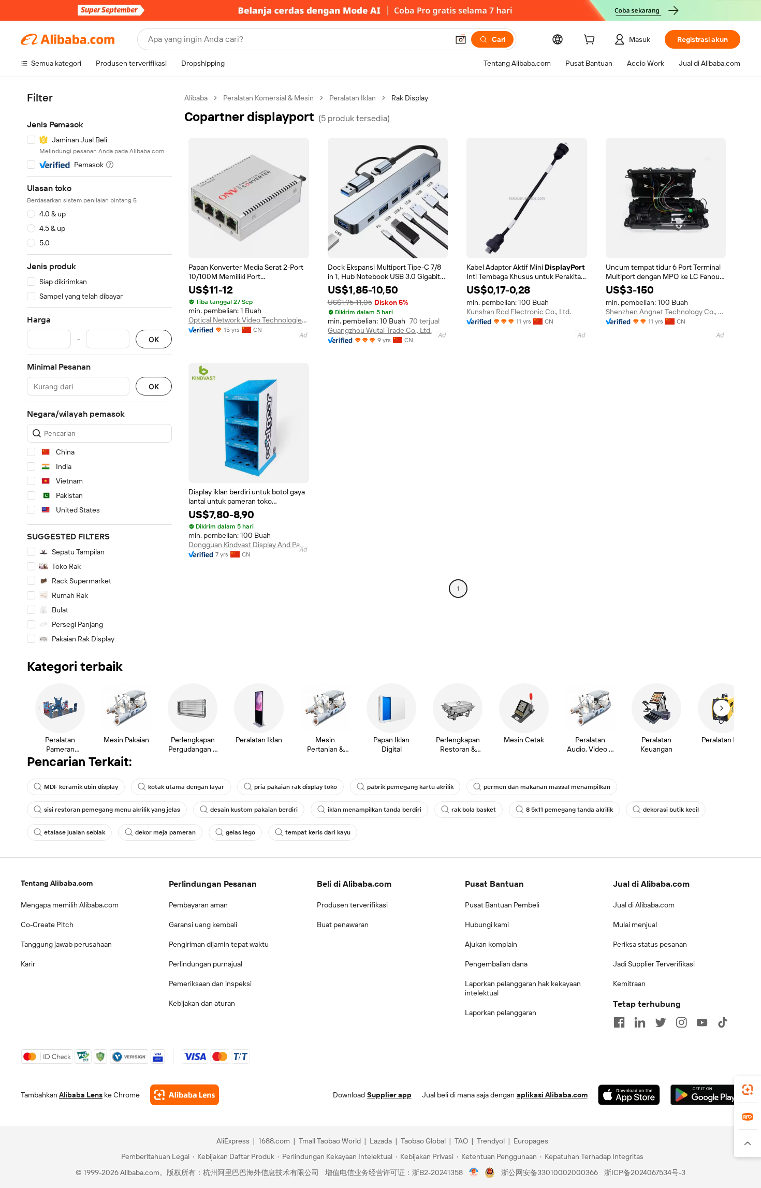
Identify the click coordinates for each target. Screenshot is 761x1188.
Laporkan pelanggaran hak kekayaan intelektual (523, 988)
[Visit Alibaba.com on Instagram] (681, 1022)
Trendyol (491, 1141)
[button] (461, 39)
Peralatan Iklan (352, 98)
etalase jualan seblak (74, 832)
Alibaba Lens (81, 1095)
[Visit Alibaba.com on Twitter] (660, 1022)
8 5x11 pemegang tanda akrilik (569, 809)
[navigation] (99, 368)
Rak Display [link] (409, 98)
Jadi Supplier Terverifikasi (654, 964)
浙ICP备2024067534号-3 (644, 1172)
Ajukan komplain (491, 944)
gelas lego (240, 832)
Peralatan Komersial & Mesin (268, 98)
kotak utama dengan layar (186, 786)
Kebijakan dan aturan (202, 1003)
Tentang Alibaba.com (57, 883)
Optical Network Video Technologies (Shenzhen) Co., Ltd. (248, 320)
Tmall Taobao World (330, 1141)
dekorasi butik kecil (671, 809)
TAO (461, 1141)
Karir (28, 964)
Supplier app (389, 1095)
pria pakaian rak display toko (295, 786)
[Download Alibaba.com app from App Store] (629, 1094)
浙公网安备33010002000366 (549, 1172)
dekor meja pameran (165, 832)
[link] (747, 1089)
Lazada (381, 1141)
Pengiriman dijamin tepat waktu (219, 944)
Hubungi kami (487, 924)
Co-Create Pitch (47, 924)
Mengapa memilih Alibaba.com (70, 905)
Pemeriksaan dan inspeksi (210, 983)
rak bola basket (473, 809)
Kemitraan (629, 983)
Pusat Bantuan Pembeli (502, 905)
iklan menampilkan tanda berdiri (374, 809)
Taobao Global (423, 1141)
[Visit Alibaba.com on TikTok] (722, 1022)
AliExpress (233, 1141)
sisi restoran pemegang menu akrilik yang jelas (112, 809)
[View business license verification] (474, 1172)
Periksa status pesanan (650, 944)
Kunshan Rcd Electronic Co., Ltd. (518, 311)
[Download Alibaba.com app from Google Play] (705, 1094)
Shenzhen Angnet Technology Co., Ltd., (666, 311)
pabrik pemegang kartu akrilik (410, 786)
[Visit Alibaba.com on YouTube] (702, 1022)
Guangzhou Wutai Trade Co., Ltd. (380, 330)
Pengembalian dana (496, 964)
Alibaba (196, 98)
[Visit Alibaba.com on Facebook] (619, 1022)
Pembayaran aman (198, 905)
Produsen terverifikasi (352, 905)
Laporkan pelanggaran (500, 1012)
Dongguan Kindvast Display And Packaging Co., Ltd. (248, 544)
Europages (531, 1141)
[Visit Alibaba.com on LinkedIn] (640, 1022)
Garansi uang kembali (203, 924)
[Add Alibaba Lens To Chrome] (184, 1094)
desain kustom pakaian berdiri (254, 809)
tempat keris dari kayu (317, 832)
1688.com (274, 1141)
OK (154, 339)
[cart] (591, 41)
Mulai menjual (635, 924)
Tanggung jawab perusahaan (66, 944)
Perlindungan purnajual (205, 964)
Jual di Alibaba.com (644, 905)
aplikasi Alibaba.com (552, 1095)
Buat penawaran (343, 924)
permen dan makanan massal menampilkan (547, 786)
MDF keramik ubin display (81, 786)
